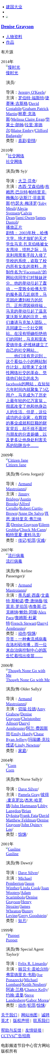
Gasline (12, 853)
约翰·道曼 (15, 995)
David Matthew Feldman (27, 817)
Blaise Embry (22, 130)
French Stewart (23, 623)
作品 (10, 42)
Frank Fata (29, 815)
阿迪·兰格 (15, 989)
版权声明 (21, 1020)
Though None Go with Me (28, 680)
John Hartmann (24, 805)
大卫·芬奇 (27, 181)
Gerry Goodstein (32, 915)
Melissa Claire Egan (27, 119)
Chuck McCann (33, 529)
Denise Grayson (24, 524)
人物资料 (14, 36)
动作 (22, 633)
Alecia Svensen (17, 210)
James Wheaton (18, 908)
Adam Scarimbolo (18, 894)
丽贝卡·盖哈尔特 (33, 969)
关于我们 (9, 1015)
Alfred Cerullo (18, 505)
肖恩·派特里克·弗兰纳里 (27, 519)
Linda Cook (30, 888)
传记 (22, 540)
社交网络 (14, 161)
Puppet (11, 940)
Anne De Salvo (31, 513)
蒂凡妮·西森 (29, 595)
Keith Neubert (34, 984)
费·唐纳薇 (33, 601)
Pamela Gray (29, 794)
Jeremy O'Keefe (31, 92)
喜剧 (22, 140)
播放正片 (14, 227)
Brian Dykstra (18, 813)
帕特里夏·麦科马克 (23, 534)
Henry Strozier (19, 904)
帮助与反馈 (11, 1030)
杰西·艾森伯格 (31, 186)
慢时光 (12, 73)
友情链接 (33, 1030)
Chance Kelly (36, 989)
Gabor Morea (37, 1000)
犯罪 (31, 540)
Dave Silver (28, 789)
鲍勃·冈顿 (28, 612)
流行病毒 (14, 561)
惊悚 (31, 633)
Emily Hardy (22, 734)
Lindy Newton (27, 745)
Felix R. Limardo (32, 963)
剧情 (31, 140)
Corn (10, 770)
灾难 (41, 540)
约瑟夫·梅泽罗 (24, 203)
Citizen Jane (16, 465)
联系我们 (41, 1020)
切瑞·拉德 (27, 709)
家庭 (22, 750)
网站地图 (29, 1015)
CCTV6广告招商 (15, 1036)
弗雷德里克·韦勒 (21, 974)
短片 (22, 920)
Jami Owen (25, 217)
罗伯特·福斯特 (31, 98)
